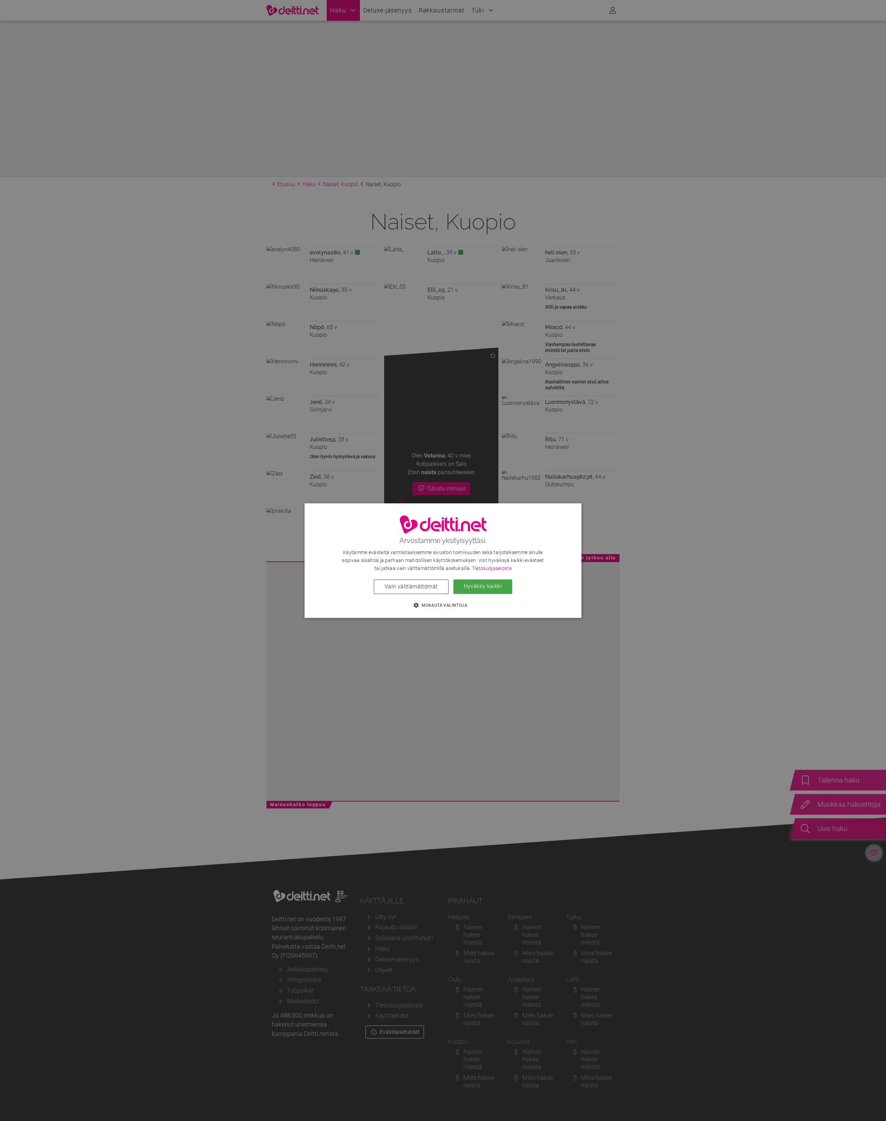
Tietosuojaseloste (492, 568)
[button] (443, 605)
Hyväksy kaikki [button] (483, 586)
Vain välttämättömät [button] (411, 586)
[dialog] (443, 560)
